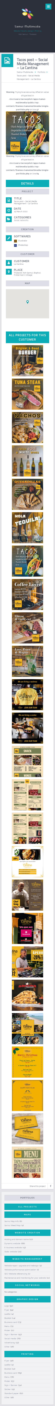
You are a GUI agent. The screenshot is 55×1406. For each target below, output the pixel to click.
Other (7, 1347)
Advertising (9, 1343)
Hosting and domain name (16, 1239)
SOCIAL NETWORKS (27, 1285)
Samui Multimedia (25, 72)
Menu (7, 1326)
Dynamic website (12, 1243)
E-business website (13, 1247)
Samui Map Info (11, 1221)
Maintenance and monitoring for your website (25, 1278)
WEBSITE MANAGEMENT (27, 1259)
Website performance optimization (20, 1270)
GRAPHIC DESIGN (27, 1299)
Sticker (7, 1389)
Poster (7, 1330)
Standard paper (11, 1393)
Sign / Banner (10, 1334)
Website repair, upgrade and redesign (21, 1266)
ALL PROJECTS (27, 1207)
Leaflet (7, 1314)
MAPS (27, 1214)
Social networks (21, 220)
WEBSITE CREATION (27, 1233)
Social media (10, 1338)
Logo (6, 1306)
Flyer (6, 1310)
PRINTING (27, 1354)
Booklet (7, 1318)
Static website (10, 1252)
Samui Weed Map (12, 1225)
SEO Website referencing (15, 1274)
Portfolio (41, 72)
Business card (10, 1322)
